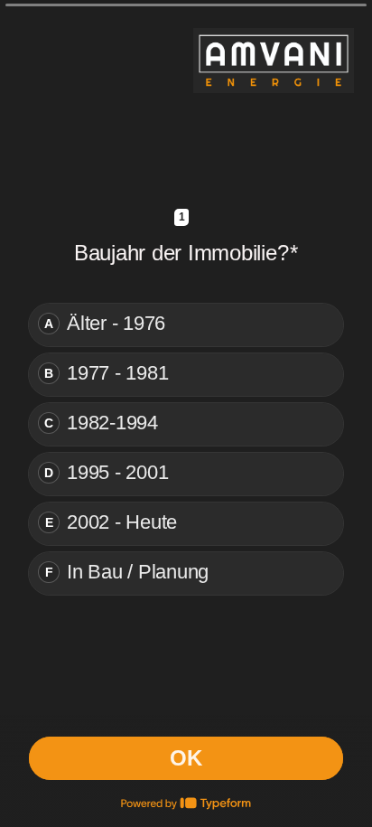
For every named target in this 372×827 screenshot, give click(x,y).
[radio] (186, 325)
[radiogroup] (186, 449)
